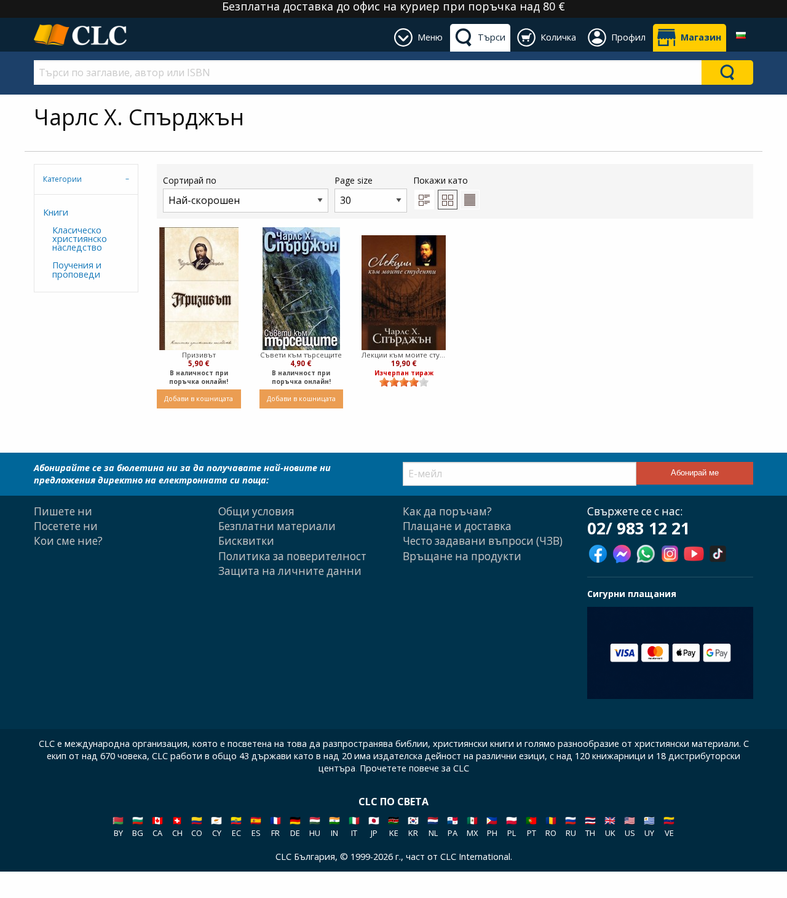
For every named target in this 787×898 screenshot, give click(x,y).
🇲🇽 (472, 826)
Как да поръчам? (447, 511)
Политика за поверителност (292, 556)
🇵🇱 (511, 826)
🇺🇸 (629, 826)
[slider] (404, 382)
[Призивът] (199, 288)
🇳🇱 (432, 826)
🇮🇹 (354, 826)
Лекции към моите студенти (404, 354)
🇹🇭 (590, 826)
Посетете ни (66, 526)
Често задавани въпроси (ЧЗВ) (483, 541)
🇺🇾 (649, 826)
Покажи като (440, 180)
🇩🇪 (295, 826)
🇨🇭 (177, 826)
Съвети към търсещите (301, 354)
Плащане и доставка (457, 526)
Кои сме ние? (68, 541)
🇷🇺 (570, 826)
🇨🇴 (196, 826)
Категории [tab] (62, 179)
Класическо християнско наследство (79, 239)
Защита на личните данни (290, 571)
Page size (353, 180)
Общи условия (256, 511)
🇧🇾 (118, 826)
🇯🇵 (373, 826)
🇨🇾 (216, 826)
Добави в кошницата (198, 398)
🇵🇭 (491, 826)
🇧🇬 (137, 826)
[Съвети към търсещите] (301, 288)
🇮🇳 (334, 826)
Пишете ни (63, 511)
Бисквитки (246, 541)
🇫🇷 (275, 826)
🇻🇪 (668, 826)
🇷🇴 (550, 826)
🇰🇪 (393, 826)
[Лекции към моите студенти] (404, 292)
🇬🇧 (609, 826)
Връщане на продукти (462, 556)
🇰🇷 (413, 826)
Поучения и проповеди (76, 269)
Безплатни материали (277, 526)
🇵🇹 (531, 826)
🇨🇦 (157, 826)
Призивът (199, 354)
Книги (55, 212)
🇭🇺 (314, 826)
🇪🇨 (236, 826)
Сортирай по (189, 180)
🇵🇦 (452, 826)
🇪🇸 (255, 826)
